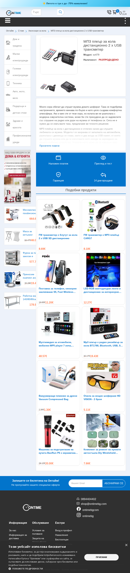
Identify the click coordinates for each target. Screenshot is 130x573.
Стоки (21, 31)
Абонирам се (113, 483)
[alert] (65, 557)
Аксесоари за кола (37, 31)
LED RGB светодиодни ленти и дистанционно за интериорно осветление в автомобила (102, 290)
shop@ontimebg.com (93, 503)
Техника (17, 83)
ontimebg (88, 516)
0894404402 (88, 499)
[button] (44, 568)
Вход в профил (63, 530)
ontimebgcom (90, 510)
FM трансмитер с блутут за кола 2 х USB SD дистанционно (58, 237)
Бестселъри (61, 539)
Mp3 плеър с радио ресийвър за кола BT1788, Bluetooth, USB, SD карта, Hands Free (103, 344)
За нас (12, 530)
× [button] (126, 545)
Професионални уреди (22, 139)
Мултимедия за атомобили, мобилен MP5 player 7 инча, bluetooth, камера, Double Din (56, 344)
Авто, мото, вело (19, 94)
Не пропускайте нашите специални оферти (35, 482)
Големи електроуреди (20, 71)
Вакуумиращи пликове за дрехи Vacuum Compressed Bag (58, 397)
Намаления (61, 535)
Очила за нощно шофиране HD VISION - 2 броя (102, 397)
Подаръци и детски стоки (20, 109)
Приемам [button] (101, 557)
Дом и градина (17, 42)
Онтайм (10, 31)
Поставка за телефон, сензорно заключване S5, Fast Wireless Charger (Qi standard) (58, 290)
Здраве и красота (18, 124)
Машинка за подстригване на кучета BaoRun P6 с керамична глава (57, 451)
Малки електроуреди (20, 57)
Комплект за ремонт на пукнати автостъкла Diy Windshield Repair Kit (102, 451)
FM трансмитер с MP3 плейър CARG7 (101, 237)
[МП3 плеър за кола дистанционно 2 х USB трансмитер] (58, 55)
